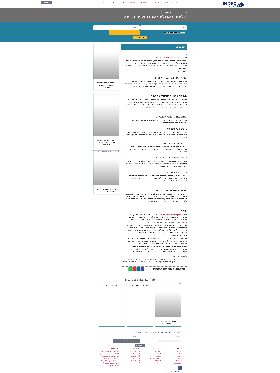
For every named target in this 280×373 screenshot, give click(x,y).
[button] (123, 47)
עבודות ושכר (132, 2)
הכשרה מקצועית (144, 2)
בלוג (113, 2)
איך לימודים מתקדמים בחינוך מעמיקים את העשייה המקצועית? (106, 85)
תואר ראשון (174, 2)
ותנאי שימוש (167, 32)
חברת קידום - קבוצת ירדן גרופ (173, 371)
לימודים (167, 2)
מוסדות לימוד (121, 2)
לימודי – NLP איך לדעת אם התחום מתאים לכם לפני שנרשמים (106, 142)
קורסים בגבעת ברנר (112, 285)
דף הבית (184, 12)
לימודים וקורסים (156, 2)
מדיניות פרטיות (173, 32)
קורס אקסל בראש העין (140, 285)
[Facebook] (180, 368)
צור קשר (105, 2)
